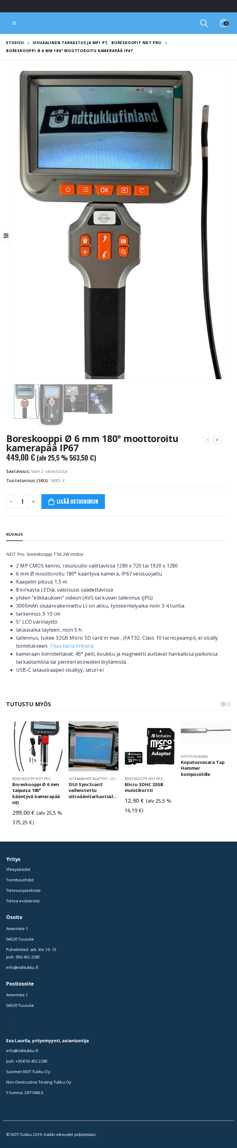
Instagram (10, 1024)
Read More (52, 731)
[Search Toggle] (204, 23)
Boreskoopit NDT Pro (31, 779)
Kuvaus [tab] (14, 534)
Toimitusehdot (20, 880)
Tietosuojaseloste (23, 890)
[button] (223, 704)
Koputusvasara (194, 756)
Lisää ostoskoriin (77, 501)
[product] (37, 746)
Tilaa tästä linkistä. (72, 645)
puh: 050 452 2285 (23, 957)
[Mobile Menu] (14, 23)
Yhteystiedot (18, 869)
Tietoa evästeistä (23, 901)
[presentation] (17, 225)
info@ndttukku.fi (22, 967)
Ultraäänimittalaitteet (88, 779)
